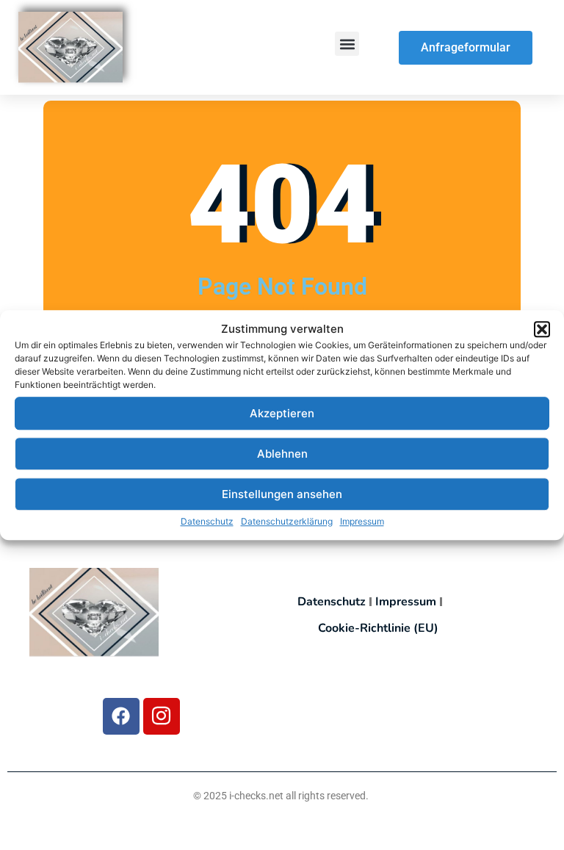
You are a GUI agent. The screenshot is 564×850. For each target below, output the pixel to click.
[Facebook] (121, 716)
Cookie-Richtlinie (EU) (378, 628)
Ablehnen (282, 454)
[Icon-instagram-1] (161, 716)
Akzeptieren (282, 413)
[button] (542, 329)
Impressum (362, 521)
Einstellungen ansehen (282, 494)
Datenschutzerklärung (287, 521)
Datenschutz (207, 521)
